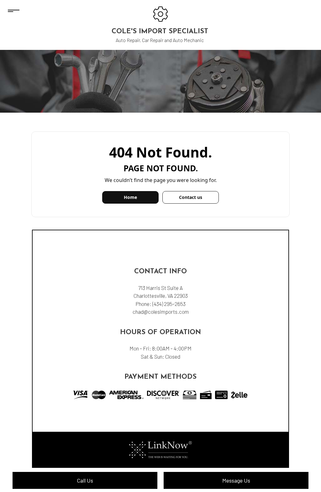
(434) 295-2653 (169, 304)
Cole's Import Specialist (160, 31)
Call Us (85, 480)
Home (130, 197)
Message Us (236, 480)
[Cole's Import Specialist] (160, 13)
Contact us (190, 197)
